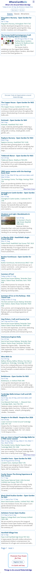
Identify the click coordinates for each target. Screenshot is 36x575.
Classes (17, 14)
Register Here (18, 562)
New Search (15, 10)
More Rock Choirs (29, 189)
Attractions (25, 14)
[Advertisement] (18, 74)
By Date (22, 10)
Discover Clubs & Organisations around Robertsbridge (18, 96)
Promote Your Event (18, 557)
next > (11, 548)
